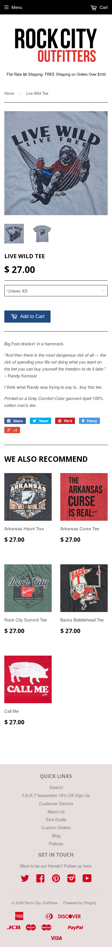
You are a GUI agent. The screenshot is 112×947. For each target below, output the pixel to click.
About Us (56, 811)
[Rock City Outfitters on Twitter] (25, 880)
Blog (56, 835)
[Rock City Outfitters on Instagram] (71, 880)
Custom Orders (56, 827)
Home (9, 93)
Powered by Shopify (79, 902)
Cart (103, 7)
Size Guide (56, 819)
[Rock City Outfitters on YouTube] (87, 880)
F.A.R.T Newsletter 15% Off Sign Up (56, 795)
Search (56, 787)
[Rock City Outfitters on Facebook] (40, 880)
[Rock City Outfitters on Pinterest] (56, 880)
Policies (56, 843)
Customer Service (56, 803)
